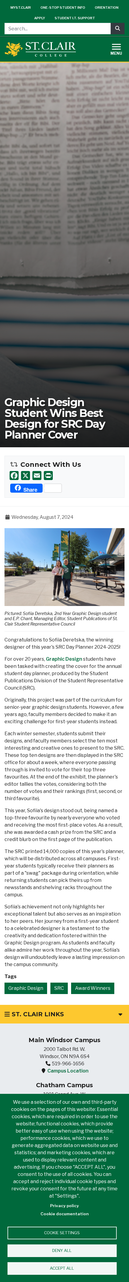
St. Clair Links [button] (37, 1014)
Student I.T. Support (75, 18)
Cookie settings (62, 1232)
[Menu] (120, 48)
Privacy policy (64, 1205)
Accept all (62, 1268)
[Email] (36, 475)
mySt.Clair (20, 7)
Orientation (106, 7)
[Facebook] (14, 475)
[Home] (40, 49)
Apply (39, 18)
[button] (64, 567)
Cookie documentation (64, 1213)
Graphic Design (64, 659)
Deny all (62, 1250)
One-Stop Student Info (62, 7)
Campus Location (67, 1071)
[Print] (48, 475)
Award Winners (92, 988)
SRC (59, 988)
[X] (25, 475)
